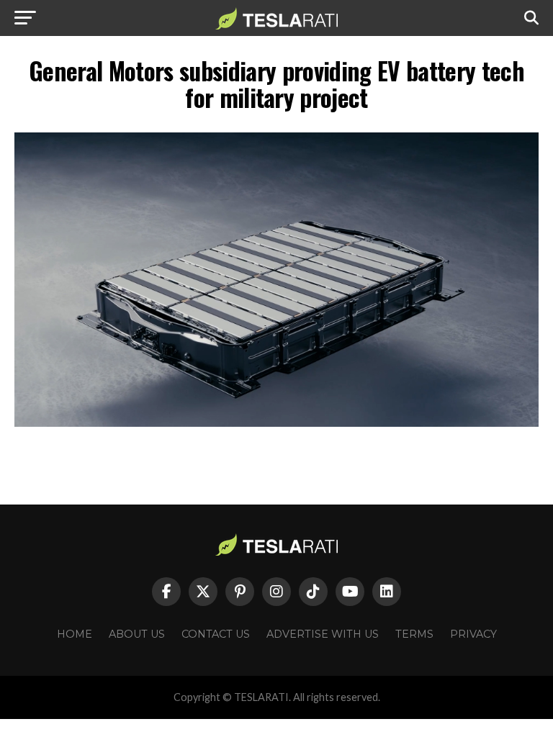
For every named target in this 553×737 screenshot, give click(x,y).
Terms (414, 634)
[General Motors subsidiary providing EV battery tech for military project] (276, 423)
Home (74, 634)
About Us (137, 634)
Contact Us (215, 634)
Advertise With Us (322, 634)
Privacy (473, 634)
